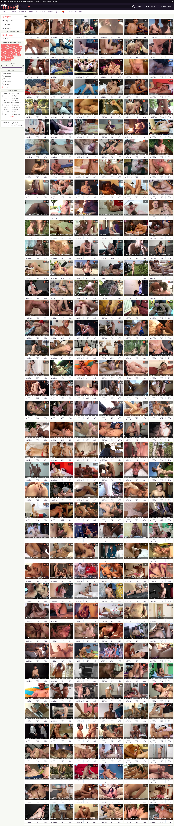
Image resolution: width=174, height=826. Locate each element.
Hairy (3, 57)
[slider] (1, 68)
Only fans (4, 47)
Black (7, 50)
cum (3, 50)
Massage (15, 45)
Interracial (17, 107)
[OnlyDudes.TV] (12, 6)
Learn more (54, 1)
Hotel (5, 114)
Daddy (16, 100)
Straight (16, 98)
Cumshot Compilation (18, 103)
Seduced (16, 93)
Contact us (18, 123)
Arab (18, 55)
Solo (3, 52)
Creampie (17, 114)
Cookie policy (18, 125)
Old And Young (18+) (8, 93)
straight (4, 55)
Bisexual (16, 105)
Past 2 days (7, 76)
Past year (7, 84)
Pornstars (33, 12)
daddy (10, 55)
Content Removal (8, 125)
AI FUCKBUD (78, 12)
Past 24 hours (8, 73)
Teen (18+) (7, 112)
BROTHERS (18, 47)
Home (5, 12)
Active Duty (10, 57)
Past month (7, 81)
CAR (18, 52)
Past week (7, 79)
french (13, 50)
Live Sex (50, 12)
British (16, 112)
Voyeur (16, 109)
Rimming (4, 45)
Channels (23, 12)
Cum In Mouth (8, 103)
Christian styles (6, 60)
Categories (13, 12)
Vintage (8, 52)
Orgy (5, 100)
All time (6, 87)
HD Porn (69, 12)
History (42, 12)
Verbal (18, 50)
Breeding (6, 96)
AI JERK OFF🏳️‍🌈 (59, 12)
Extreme (6, 107)
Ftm (10, 45)
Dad (14, 55)
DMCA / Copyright (8, 123)
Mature (11, 47)
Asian (13, 52)
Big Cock (16, 96)
